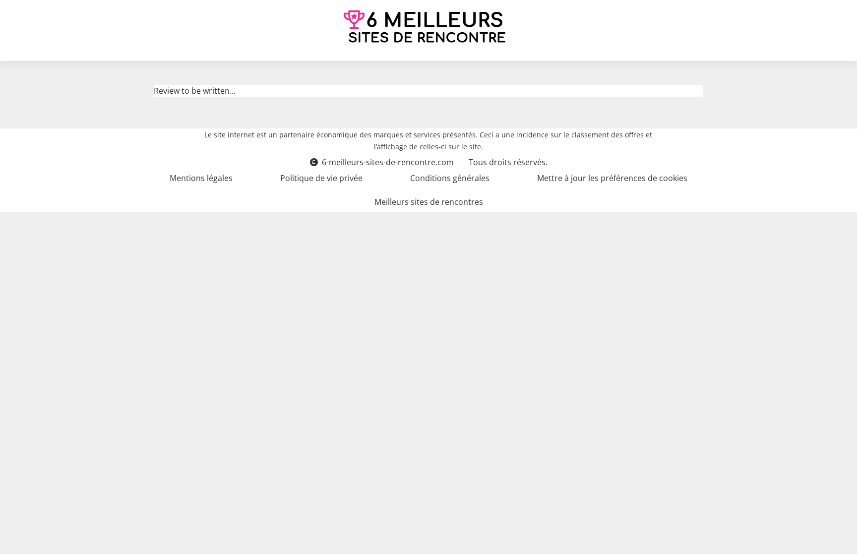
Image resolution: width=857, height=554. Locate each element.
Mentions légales (201, 178)
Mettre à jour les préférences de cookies (612, 178)
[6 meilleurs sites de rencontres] (424, 26)
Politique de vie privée (321, 178)
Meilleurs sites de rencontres (428, 201)
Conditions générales (450, 178)
